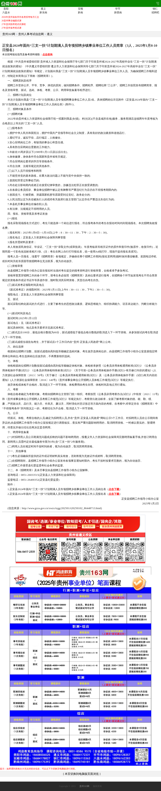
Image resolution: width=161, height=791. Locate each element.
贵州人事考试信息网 (31, 34)
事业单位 (111, 71)
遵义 (43, 9)
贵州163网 (8, 34)
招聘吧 (155, 12)
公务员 (22, 189)
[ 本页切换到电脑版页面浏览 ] (81, 773)
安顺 (80, 9)
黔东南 (43, 12)
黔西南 (117, 12)
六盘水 (5, 12)
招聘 (98, 71)
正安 (129, 99)
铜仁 (155, 9)
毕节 (117, 9)
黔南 (80, 12)
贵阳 (5, 9)
